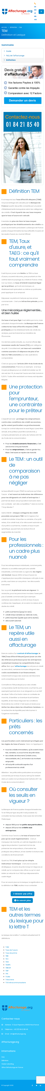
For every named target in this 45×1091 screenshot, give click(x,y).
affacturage (20, 666)
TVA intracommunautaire (16, 982)
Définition (11, 60)
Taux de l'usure (12, 950)
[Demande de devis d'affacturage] (22, 86)
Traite (8, 976)
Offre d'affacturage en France (12, 1067)
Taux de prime (11, 953)
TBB (7, 956)
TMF (7, 971)
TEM (7, 962)
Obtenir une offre (23, 893)
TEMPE (8, 965)
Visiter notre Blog (8, 1064)
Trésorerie (10, 979)
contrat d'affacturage (27, 653)
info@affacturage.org (18, 1034)
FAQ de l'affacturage (15, 55)
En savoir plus (23, 900)
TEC (7, 959)
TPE (7, 974)
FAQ (3, 1057)
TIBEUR (8, 968)
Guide (8, 51)
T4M (7, 947)
